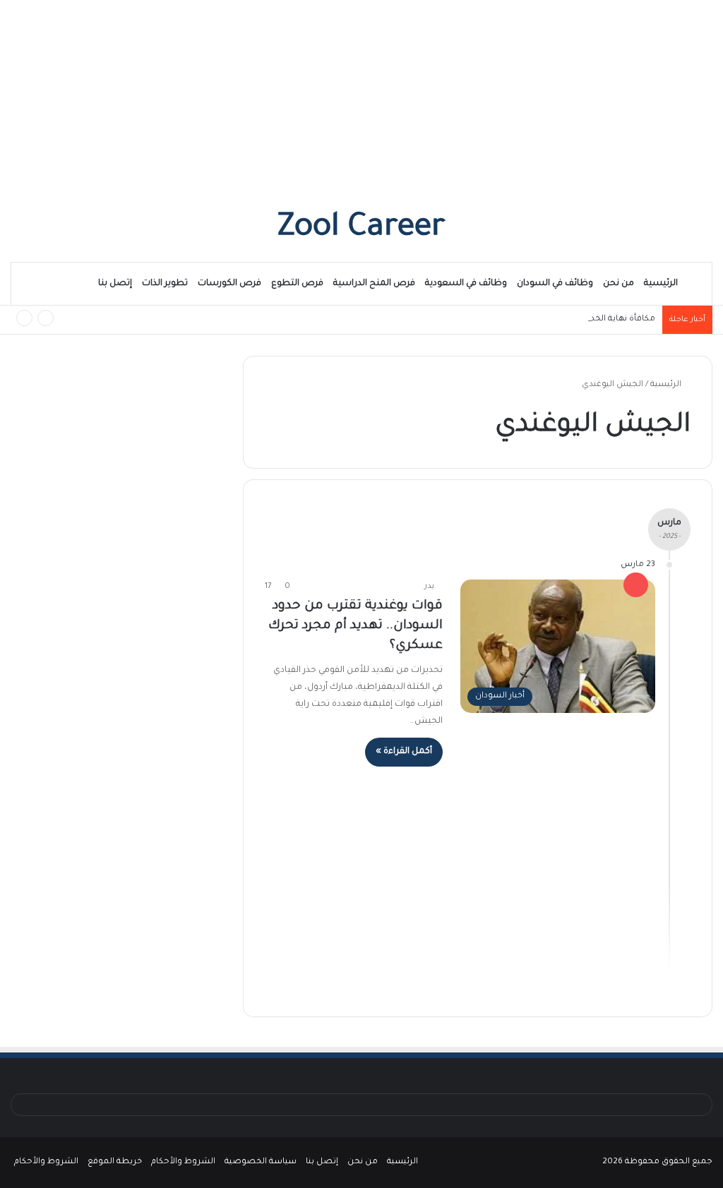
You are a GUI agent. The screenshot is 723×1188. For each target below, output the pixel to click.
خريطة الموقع (115, 1162)
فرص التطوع (297, 284)
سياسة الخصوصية (261, 1162)
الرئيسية (661, 284)
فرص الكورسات (229, 284)
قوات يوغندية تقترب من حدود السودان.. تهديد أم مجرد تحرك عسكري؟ (355, 626)
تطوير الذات (165, 284)
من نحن (618, 284)
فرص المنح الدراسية (374, 284)
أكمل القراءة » (404, 752)
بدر (429, 586)
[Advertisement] (361, 99)
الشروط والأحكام (183, 1162)
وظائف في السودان (555, 284)
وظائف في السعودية (466, 284)
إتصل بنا (115, 284)
